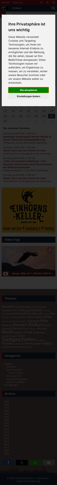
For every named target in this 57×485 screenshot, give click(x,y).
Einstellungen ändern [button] (28, 96)
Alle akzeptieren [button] (28, 90)
